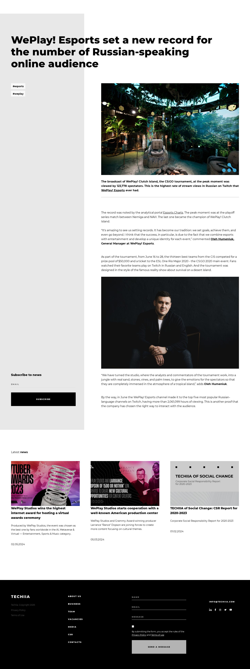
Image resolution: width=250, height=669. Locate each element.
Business (74, 604)
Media (72, 627)
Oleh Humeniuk (222, 239)
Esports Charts (173, 212)
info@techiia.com (222, 602)
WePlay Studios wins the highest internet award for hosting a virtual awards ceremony (40, 513)
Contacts (75, 642)
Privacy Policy (18, 610)
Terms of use (157, 635)
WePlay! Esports (113, 190)
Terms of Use (17, 615)
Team (71, 611)
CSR (70, 634)
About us (74, 596)
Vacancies (75, 619)
